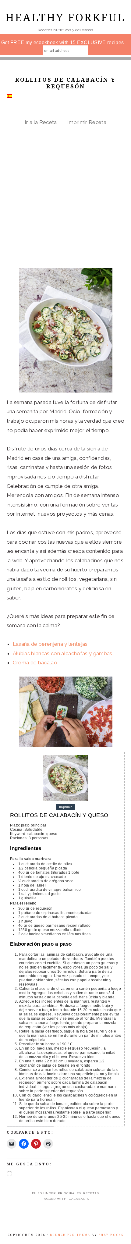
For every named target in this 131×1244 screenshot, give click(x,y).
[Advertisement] (65, 197)
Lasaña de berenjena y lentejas (50, 644)
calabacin (79, 1198)
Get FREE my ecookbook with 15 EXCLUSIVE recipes (62, 42)
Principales (69, 1193)
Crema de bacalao (35, 662)
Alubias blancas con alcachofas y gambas (62, 653)
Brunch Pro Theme (70, 1235)
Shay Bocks (111, 1235)
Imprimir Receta (86, 122)
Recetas (91, 1193)
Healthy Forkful (65, 17)
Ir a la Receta (41, 122)
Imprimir (65, 807)
